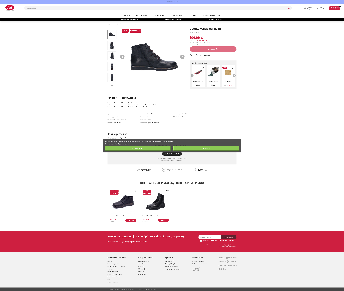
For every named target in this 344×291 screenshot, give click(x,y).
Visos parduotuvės (143, 261)
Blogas (110, 279)
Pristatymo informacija (115, 274)
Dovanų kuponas (113, 282)
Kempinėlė (228, 81)
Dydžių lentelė (112, 269)
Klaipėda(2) (141, 269)
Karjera (110, 261)
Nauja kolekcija (142, 15)
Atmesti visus (137, 148)
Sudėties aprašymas (114, 277)
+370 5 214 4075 (199, 261)
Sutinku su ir (218, 241)
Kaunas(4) (141, 266)
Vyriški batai (178, 15)
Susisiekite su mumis (200, 264)
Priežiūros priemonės (211, 15)
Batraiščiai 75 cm (198, 81)
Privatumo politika (113, 264)
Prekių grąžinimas (113, 272)
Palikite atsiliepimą (172, 154)
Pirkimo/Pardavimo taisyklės (116, 266)
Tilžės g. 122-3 (169, 264)
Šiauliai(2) (141, 272)
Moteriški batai (161, 15)
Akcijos (127, 15)
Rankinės (193, 15)
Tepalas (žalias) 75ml (213, 82)
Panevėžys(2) (142, 274)
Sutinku (206, 148)
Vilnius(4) (141, 264)
